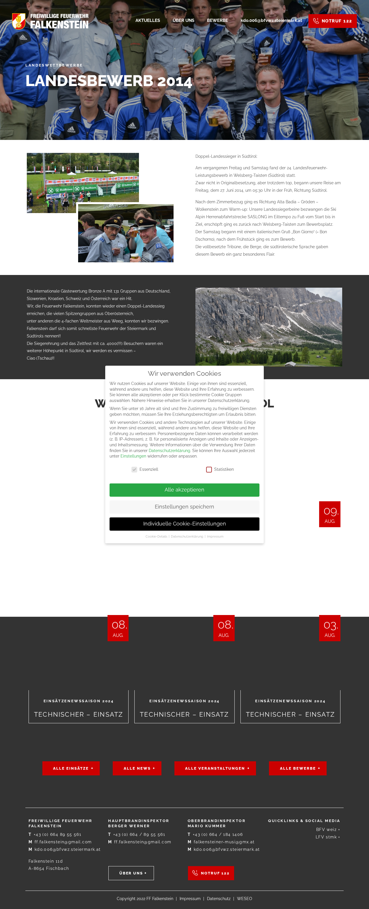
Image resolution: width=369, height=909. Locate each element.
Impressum (190, 898)
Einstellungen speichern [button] (184, 507)
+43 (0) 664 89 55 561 (55, 834)
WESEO (244, 898)
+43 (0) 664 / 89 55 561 (136, 834)
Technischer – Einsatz (78, 600)
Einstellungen (133, 456)
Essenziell (149, 469)
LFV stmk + (328, 837)
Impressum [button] (215, 536)
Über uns (131, 873)
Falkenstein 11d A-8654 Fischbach (49, 865)
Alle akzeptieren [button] (184, 490)
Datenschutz (219, 898)
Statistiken (224, 469)
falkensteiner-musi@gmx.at (221, 842)
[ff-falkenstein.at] (50, 21)
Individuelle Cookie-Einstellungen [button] (184, 524)
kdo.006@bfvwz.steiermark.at (65, 849)
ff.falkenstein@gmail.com (60, 842)
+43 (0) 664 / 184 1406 (215, 834)
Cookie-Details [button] (157, 536)
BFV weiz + (328, 829)
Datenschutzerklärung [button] (187, 536)
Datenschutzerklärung (169, 450)
